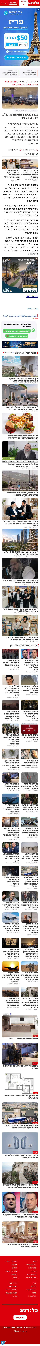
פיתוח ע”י (20, 1331)
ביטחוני (24, 150)
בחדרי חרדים (32, 296)
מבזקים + (20, 1317)
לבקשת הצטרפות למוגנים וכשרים (18, 331)
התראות (13, 3)
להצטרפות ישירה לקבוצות (18, 336)
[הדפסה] (33, 154)
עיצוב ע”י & (20, 1327)
